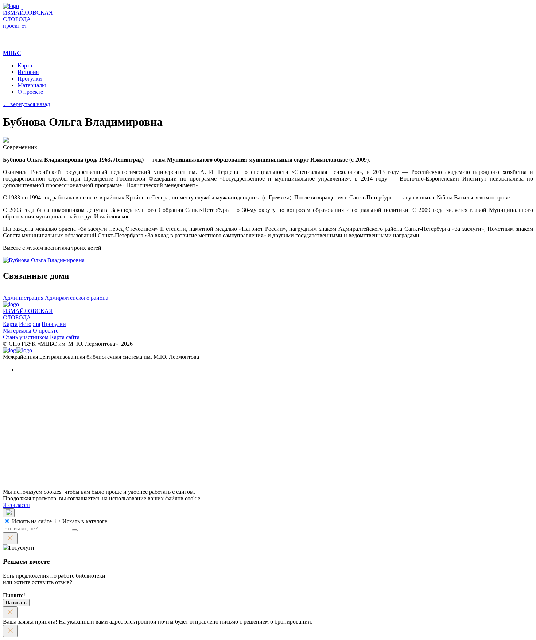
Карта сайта (64, 337)
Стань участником (25, 337)
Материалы (32, 85)
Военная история (68, 466)
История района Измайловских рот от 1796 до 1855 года (117, 427)
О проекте (30, 92)
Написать (16, 602)
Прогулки (30, 78)
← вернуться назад (26, 104)
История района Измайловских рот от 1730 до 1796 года (117, 420)
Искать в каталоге (84, 521)
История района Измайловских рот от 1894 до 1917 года (117, 440)
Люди (39, 407)
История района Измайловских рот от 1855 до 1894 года (117, 433)
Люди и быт (62, 460)
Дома (38, 400)
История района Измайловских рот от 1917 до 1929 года (117, 446)
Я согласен (16, 505)
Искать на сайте (31, 521)
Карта (25, 65)
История (28, 72)
